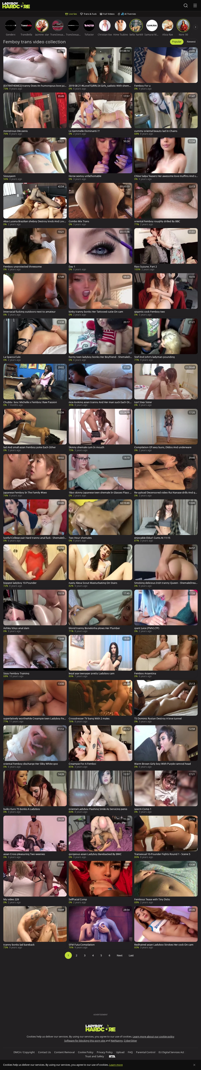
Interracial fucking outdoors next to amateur (29, 311)
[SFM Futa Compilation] (100, 927)
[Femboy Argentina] (166, 656)
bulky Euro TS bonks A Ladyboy (21, 809)
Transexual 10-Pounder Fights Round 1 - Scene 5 (162, 854)
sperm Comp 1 (142, 809)
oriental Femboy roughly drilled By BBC (157, 221)
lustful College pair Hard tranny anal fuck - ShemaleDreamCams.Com (35, 538)
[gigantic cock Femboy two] (166, 294)
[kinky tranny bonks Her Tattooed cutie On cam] (100, 294)
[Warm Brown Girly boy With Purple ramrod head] (166, 747)
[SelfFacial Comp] (100, 882)
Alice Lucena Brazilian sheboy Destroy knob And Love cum (34, 221)
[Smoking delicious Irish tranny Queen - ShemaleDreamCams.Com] (166, 566)
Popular (176, 41)
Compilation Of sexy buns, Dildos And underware (162, 447)
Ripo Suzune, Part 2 (145, 266)
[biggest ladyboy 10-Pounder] (35, 566)
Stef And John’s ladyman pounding (154, 357)
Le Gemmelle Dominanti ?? (84, 131)
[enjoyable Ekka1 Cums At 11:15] (166, 521)
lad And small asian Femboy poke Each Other (29, 447)
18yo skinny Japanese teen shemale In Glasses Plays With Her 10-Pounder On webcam (100, 492)
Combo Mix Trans (79, 221)
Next (119, 955)
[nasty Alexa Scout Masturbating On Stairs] (100, 566)
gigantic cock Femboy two (149, 311)
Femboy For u (142, 85)
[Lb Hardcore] (16, 5)
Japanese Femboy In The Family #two (25, 492)
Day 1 (72, 266)
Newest (191, 41)
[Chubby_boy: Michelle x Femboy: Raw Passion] (35, 385)
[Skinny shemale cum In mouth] (100, 430)
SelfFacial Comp (78, 899)
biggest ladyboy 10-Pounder (20, 583)
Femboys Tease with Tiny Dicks (152, 899)
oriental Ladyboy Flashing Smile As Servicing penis (98, 809)
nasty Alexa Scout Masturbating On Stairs (93, 583)
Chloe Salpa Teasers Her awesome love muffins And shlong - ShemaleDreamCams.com (165, 176)
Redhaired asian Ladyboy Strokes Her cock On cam (163, 944)
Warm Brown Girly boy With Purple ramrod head (162, 764)
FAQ (130, 1052)
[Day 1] (100, 249)
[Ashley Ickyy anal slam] (35, 611)
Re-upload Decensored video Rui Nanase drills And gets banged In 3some (165, 492)
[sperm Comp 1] (166, 792)
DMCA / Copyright (24, 1052)
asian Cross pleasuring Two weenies (24, 854)
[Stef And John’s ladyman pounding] (166, 340)
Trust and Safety (94, 1056)
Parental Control (145, 1052)
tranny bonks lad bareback (19, 944)
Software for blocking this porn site (85, 1040)
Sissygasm (9, 176)
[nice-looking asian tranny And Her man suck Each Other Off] (100, 385)
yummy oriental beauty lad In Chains (155, 131)
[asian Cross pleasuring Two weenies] (35, 837)
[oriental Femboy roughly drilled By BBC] (166, 204)
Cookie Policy (85, 1052)
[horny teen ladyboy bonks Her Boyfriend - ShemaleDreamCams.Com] (100, 340)
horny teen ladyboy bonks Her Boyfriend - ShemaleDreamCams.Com (100, 357)
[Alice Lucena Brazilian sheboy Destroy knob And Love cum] (35, 204)
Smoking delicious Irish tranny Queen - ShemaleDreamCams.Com (165, 583)
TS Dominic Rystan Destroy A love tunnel (158, 718)
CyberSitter (130, 1040)
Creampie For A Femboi (82, 764)
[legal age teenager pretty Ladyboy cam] (100, 656)
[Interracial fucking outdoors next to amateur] (35, 294)
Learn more (116, 1064)
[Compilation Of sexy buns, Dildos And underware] (166, 430)
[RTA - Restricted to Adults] (112, 1056)
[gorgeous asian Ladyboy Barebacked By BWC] (100, 837)
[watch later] (8, 52)
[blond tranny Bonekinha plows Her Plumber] (100, 611)
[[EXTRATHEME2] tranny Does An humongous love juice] (35, 69)
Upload (120, 1052)
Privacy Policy (105, 1052)
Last (131, 955)
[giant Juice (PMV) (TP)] (166, 611)
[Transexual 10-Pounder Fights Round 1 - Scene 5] (166, 837)
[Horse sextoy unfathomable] (100, 159)
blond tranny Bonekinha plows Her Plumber (94, 628)
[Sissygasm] (35, 159)
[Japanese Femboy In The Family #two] (35, 475)
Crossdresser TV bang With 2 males (89, 718)
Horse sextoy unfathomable (85, 176)
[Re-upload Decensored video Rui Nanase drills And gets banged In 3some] (166, 475)
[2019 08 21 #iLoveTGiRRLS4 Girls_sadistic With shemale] (100, 69)
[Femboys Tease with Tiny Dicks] (166, 882)
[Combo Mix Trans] (100, 204)
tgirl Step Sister (143, 402)
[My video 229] (35, 882)
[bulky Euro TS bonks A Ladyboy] (35, 792)
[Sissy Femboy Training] (35, 656)
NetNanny (117, 1040)
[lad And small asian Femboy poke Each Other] (35, 430)
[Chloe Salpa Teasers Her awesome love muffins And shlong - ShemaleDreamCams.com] (166, 159)
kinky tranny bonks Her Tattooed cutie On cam (96, 311)
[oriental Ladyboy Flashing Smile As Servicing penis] (100, 792)
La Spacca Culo (12, 357)
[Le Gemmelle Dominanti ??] (100, 114)
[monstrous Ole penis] (35, 114)
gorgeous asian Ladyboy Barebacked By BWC (95, 854)
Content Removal (64, 1052)
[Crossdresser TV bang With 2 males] (100, 701)
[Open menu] (195, 5)
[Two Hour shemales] (100, 521)
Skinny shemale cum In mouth (86, 447)
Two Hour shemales (80, 538)
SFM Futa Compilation (82, 944)
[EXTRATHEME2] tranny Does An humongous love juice (34, 85)
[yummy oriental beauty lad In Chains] (166, 114)
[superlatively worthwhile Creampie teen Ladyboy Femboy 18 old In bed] (35, 701)
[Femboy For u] (166, 69)
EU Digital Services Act (171, 1052)
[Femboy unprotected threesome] (35, 249)
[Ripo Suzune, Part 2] (166, 249)
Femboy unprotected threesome (22, 266)
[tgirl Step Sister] (166, 385)
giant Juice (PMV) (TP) (146, 628)
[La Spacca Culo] (35, 340)
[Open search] (185, 5)
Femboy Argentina (145, 673)
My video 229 (11, 899)
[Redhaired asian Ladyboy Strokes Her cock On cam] (166, 927)
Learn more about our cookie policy (153, 1036)
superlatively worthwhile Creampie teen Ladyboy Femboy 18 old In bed (34, 718)
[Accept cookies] (194, 1064)
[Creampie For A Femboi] (100, 747)
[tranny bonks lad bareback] (35, 927)
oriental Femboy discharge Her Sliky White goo (30, 764)
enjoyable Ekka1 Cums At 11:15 (152, 538)
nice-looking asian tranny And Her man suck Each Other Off (100, 402)
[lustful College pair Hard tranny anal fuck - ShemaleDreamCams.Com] (35, 521)
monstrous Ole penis (15, 131)
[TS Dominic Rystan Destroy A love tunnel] (166, 701)
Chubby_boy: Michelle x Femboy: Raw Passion (30, 402)
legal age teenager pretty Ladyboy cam (91, 673)
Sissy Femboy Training (16, 673)
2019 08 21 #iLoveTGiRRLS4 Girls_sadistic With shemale (100, 85)
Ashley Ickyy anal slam (16, 628)
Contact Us (44, 1052)
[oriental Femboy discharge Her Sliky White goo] (35, 747)
